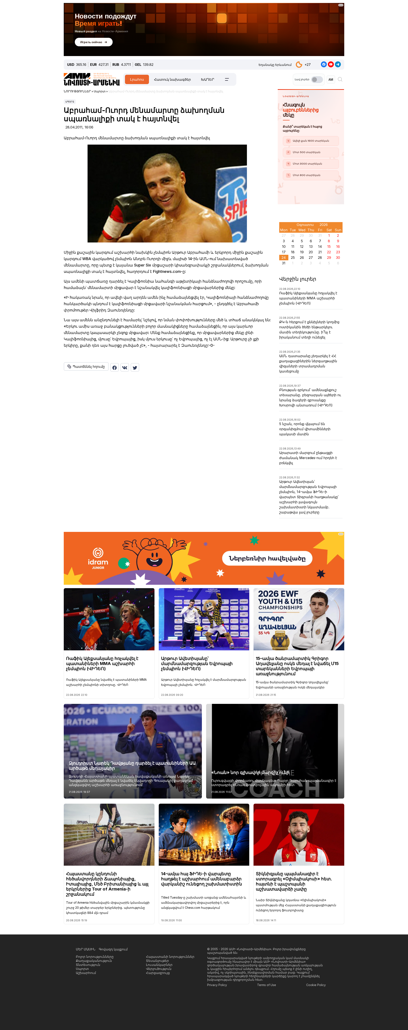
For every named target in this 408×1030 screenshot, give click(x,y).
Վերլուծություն (158, 969)
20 (311, 252)
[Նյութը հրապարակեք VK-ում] (124, 367)
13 (311, 246)
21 (320, 252)
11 (292, 246)
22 (329, 252)
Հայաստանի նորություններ (170, 957)
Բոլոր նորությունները (95, 957)
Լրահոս (137, 79)
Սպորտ (69, 101)
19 (302, 252)
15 (329, 246)
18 (293, 252)
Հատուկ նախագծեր (172, 79)
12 (301, 246)
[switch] (317, 79)
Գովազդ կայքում (113, 949)
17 (284, 252)
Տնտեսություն (88, 965)
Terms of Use (266, 985)
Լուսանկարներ (159, 965)
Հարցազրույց (158, 973)
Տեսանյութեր (157, 961)
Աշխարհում (86, 973)
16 (338, 246)
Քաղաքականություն (94, 961)
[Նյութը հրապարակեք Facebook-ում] (114, 367)
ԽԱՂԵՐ (207, 79)
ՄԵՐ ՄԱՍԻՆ (85, 949)
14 (320, 246)
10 (284, 246)
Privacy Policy (217, 985)
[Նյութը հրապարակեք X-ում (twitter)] (135, 367)
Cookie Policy (316, 985)
